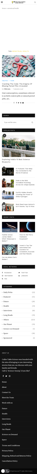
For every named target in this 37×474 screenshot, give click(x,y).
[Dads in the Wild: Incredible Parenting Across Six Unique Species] (8, 183)
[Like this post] (14, 103)
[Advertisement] (18, 29)
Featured (19, 297)
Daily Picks (19, 292)
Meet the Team (8, 398)
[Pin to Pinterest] (20, 103)
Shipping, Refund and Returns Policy (16, 456)
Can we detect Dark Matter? (9, 258)
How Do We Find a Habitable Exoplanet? (26, 237)
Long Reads (19, 315)
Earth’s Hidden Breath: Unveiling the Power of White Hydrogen (24, 195)
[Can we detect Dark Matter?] (9, 250)
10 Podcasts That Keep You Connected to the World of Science (24, 171)
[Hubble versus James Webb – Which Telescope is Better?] (9, 227)
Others (19, 320)
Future (19, 301)
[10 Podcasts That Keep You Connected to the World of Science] (8, 172)
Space (19, 333)
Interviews (19, 311)
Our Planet (19, 324)
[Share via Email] (23, 103)
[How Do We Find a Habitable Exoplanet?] (27, 227)
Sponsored (19, 338)
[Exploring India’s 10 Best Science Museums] (18, 146)
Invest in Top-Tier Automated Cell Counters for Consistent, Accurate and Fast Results (27, 250)
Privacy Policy (7, 451)
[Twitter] (6, 376)
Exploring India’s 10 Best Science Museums (16, 160)
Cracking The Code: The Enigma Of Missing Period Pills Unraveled (17, 85)
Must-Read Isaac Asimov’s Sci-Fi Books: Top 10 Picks (25, 205)
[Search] (35, 2)
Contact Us (6, 392)
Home (4, 8)
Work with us (7, 403)
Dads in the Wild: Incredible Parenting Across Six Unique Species (25, 183)
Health (19, 306)
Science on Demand (19, 329)
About (4, 387)
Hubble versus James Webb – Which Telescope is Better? (9, 238)
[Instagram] (9, 376)
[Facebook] (3, 376)
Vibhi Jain (7, 89)
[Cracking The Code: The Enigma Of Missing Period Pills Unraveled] (18, 66)
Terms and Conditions (11, 445)
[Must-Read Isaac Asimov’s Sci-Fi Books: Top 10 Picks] (8, 207)
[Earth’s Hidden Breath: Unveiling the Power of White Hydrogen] (8, 195)
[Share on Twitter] (18, 103)
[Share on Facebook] (16, 103)
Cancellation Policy (9, 461)
